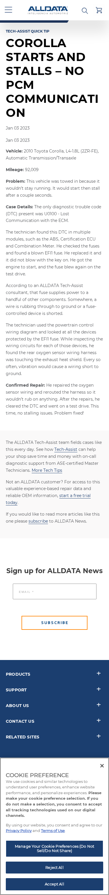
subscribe (38, 521)
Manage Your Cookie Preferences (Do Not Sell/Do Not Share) (54, 848)
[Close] (102, 765)
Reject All (54, 867)
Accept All (54, 884)
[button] (8, 10)
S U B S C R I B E (54, 622)
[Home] (48, 10)
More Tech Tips (47, 470)
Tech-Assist (65, 449)
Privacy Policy (19, 830)
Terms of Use (53, 830)
